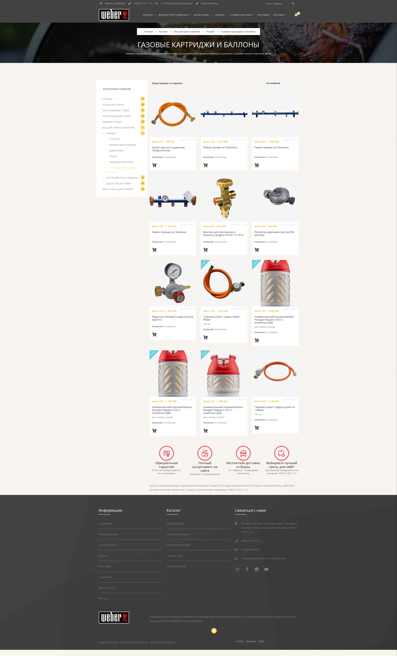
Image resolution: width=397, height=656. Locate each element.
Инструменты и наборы (122, 177)
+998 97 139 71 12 (142, 3)
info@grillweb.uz (250, 549)
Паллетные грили (176, 566)
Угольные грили (113, 104)
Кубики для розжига (122, 144)
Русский (278, 15)
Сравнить (169, 141)
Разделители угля (121, 162)
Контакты (263, 15)
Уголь (113, 156)
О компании (105, 523)
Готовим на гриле (241, 15)
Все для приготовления (173, 15)
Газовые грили (112, 121)
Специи (219, 15)
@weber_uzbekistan (115, 3)
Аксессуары (201, 15)
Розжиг (111, 133)
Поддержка (105, 576)
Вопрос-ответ (106, 587)
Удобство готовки (118, 183)
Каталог (148, 15)
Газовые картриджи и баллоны (121, 169)
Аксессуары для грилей (117, 189)
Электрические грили (116, 116)
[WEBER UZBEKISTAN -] (113, 15)
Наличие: (157, 157)
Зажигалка (116, 150)
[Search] (293, 3)
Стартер (114, 139)
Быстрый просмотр (177, 141)
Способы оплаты (107, 544)
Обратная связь (209, 3)
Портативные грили (115, 110)
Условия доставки (108, 534)
